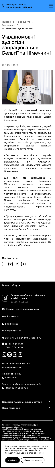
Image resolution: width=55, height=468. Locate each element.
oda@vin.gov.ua (13, 367)
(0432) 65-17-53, (12, 388)
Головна (6, 22)
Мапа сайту (9, 285)
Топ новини (8, 25)
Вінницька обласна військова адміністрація (19, 5)
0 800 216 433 (11, 378)
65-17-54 (25, 388)
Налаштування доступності (22, 309)
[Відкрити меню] (50, 6)
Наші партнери (11, 408)
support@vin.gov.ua (32, 429)
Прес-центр (23, 22)
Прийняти (12, 460)
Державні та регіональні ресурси (22, 402)
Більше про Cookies (33, 460)
